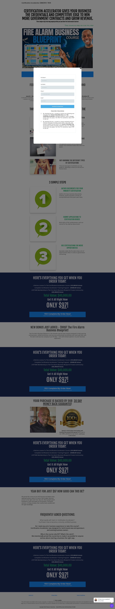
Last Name (43, 84)
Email (42, 97)
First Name (43, 77)
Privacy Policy (54, 110)
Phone (42, 91)
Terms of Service (60, 110)
